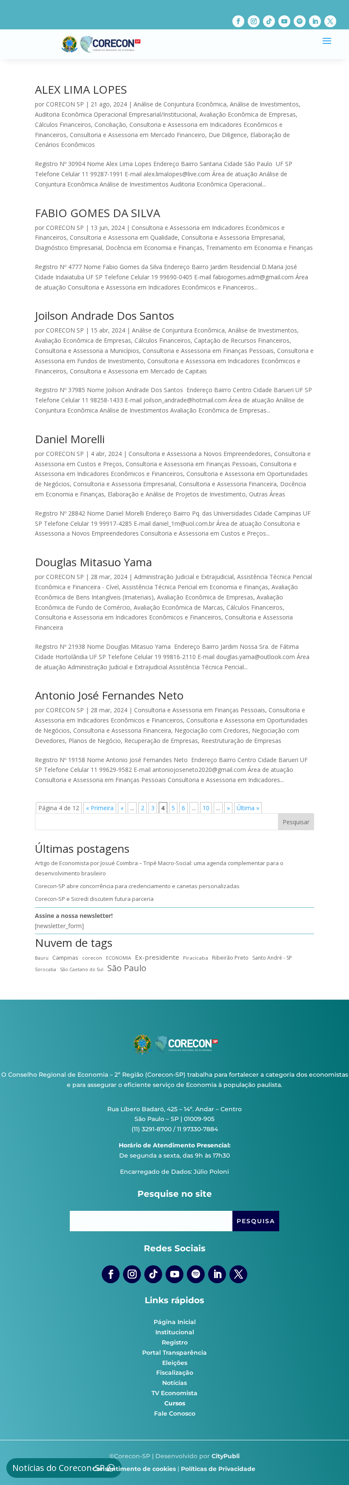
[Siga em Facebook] (238, 21)
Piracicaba (195, 958)
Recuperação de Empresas (161, 741)
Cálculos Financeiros (63, 124)
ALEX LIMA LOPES (81, 89)
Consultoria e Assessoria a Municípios (87, 351)
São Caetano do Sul (81, 969)
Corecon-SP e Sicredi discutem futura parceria (94, 899)
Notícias (174, 1383)
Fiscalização (174, 1372)
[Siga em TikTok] (269, 21)
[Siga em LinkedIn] (315, 21)
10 (206, 808)
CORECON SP (65, 104)
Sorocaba (45, 969)
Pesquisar (296, 822)
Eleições (174, 1363)
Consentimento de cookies (134, 1469)
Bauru (42, 958)
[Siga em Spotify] (300, 21)
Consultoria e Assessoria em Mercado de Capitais (138, 371)
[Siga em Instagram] (254, 21)
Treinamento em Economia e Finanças (259, 248)
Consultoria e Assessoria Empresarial (232, 237)
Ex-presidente (157, 957)
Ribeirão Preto (230, 957)
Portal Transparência (174, 1352)
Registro (175, 1342)
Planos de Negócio (95, 741)
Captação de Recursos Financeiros (241, 340)
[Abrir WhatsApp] (327, 1463)
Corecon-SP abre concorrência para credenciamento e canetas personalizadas (137, 886)
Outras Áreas (267, 494)
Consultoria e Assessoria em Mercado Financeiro (137, 135)
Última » (248, 808)
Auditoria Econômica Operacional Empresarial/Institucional (115, 114)
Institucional (174, 1332)
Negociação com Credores (211, 730)
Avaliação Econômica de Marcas (178, 607)
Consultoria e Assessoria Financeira (228, 484)
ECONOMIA (118, 958)
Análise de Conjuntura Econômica (180, 104)
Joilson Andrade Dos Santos (104, 315)
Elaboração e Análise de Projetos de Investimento (177, 494)
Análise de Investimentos (264, 104)
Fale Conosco (174, 1413)
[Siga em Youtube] (284, 21)
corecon (92, 958)
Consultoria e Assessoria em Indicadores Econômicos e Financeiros (128, 617)
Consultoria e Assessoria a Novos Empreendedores (200, 454)
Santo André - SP (272, 957)
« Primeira (100, 808)
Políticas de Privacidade (218, 1469)
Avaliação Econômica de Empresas (248, 114)
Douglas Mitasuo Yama (93, 562)
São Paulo (126, 968)
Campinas (65, 957)
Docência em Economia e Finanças (154, 248)
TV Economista (174, 1393)
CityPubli (226, 1456)
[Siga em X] (330, 21)
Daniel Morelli (70, 439)
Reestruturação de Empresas (241, 741)
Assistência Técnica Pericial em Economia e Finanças (195, 587)
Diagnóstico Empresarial (68, 248)
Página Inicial (175, 1322)
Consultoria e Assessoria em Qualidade (124, 237)
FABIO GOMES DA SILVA (97, 213)
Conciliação (110, 124)
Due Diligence (228, 135)
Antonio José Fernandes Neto (109, 695)
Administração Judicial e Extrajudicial (184, 577)
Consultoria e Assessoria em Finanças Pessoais (208, 351)
